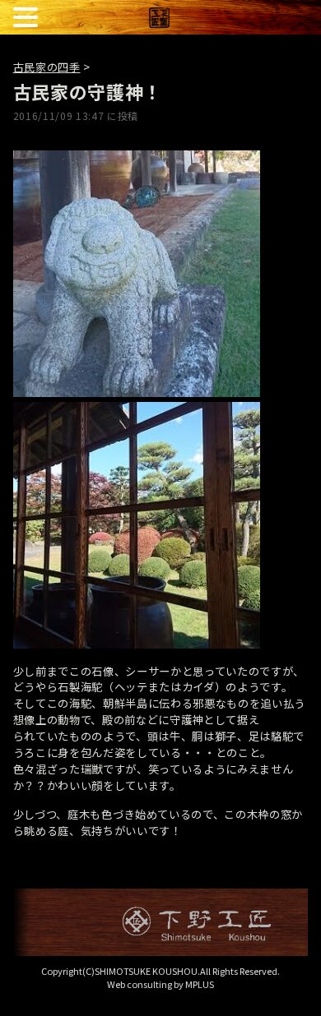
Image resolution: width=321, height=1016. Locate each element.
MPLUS (199, 984)
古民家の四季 (47, 67)
